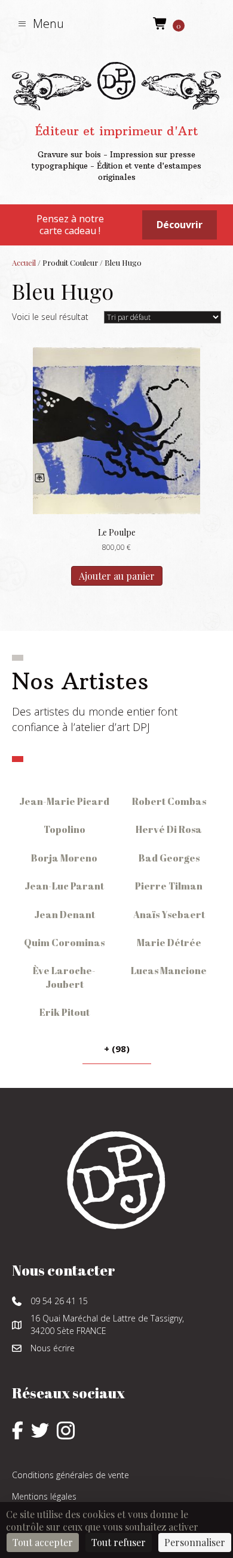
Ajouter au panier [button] (117, 576)
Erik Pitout (64, 1012)
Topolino (64, 829)
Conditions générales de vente (70, 1475)
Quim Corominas (64, 942)
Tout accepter (43, 1542)
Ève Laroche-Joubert (64, 977)
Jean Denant (64, 914)
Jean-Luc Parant (64, 885)
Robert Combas (169, 801)
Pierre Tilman (169, 885)
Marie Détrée (169, 942)
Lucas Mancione (169, 970)
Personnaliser (194, 1542)
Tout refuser (118, 1542)
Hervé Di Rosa (169, 829)
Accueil (24, 262)
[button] (41, 23)
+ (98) (117, 1049)
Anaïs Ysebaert (169, 914)
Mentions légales (44, 1496)
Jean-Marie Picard (64, 801)
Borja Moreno (64, 857)
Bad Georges (169, 857)
